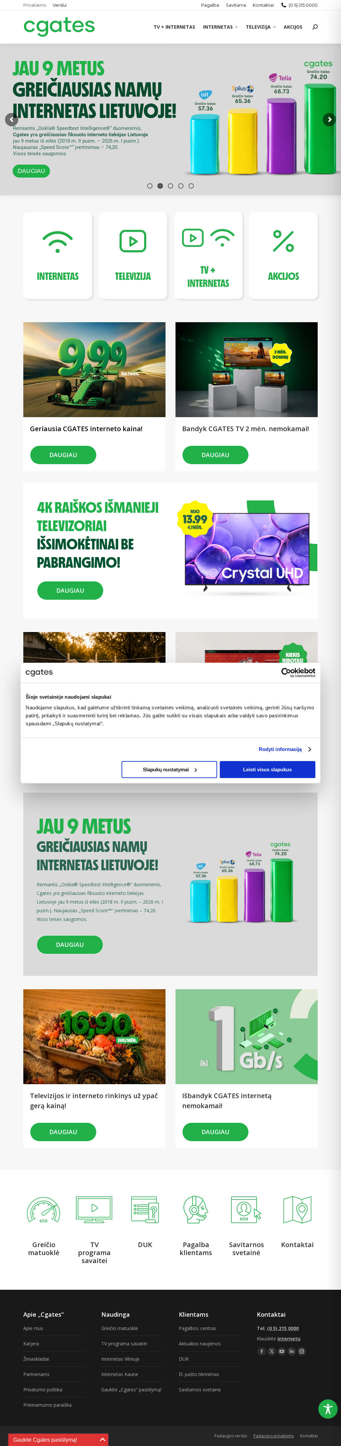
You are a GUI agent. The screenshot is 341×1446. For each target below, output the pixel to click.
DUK (184, 1359)
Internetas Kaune (119, 1374)
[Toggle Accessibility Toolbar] (328, 1409)
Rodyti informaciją (280, 749)
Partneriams (36, 1374)
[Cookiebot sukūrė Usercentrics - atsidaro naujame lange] (286, 673)
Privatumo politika (42, 1389)
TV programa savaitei (124, 1343)
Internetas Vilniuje (120, 1359)
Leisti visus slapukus (267, 769)
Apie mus (33, 1328)
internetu (288, 1338)
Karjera (31, 1343)
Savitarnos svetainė (200, 1389)
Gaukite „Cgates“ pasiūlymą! (131, 1389)
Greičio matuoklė (119, 1328)
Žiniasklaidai (36, 1359)
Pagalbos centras (197, 1328)
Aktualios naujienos (200, 1343)
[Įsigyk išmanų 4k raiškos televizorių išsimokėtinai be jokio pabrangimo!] (102, 495)
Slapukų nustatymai (166, 769)
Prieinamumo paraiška (47, 1405)
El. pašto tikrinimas (199, 1374)
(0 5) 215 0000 (303, 5)
